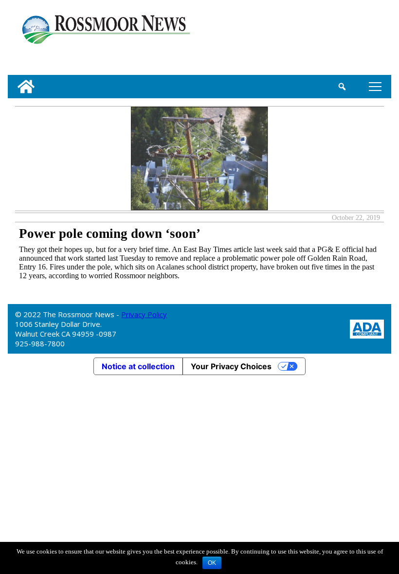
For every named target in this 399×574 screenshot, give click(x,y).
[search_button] (342, 86)
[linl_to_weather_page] (356, 39)
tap (373, 86)
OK (212, 562)
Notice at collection (138, 366)
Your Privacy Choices (231, 366)
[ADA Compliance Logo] (367, 328)
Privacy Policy (144, 314)
